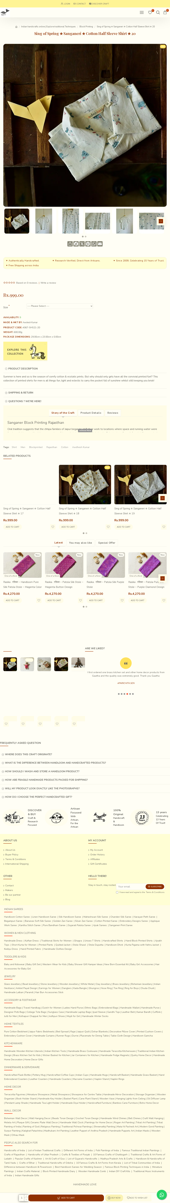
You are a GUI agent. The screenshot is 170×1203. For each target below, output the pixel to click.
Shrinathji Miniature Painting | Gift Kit (42, 683)
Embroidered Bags (108, 1007)
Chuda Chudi (147, 988)
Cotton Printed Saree (106, 921)
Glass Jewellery (12, 984)
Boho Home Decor (149, 1103)
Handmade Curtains (44, 1035)
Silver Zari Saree (84, 921)
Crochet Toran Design (87, 1118)
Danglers (67, 988)
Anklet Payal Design (26, 988)
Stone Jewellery (49, 984)
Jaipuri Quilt (83, 1031)
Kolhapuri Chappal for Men (33, 1016)
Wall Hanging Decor (39, 1118)
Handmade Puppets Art (121, 1130)
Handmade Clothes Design (58, 949)
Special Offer (106, 542)
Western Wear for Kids (54, 964)
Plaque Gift (23, 1122)
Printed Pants (46, 944)
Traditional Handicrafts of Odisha (55, 1162)
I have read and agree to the (142, 892)
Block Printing (86, 26)
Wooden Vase (106, 1098)
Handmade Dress (13, 940)
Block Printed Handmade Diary (59, 1171)
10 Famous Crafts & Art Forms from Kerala (98, 1162)
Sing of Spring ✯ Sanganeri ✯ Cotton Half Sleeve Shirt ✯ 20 (10, 688)
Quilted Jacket (62, 944)
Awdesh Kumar (30, 322)
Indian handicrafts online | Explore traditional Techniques (48, 26)
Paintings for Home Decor (98, 1122)
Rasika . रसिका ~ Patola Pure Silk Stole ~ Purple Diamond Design (146, 584)
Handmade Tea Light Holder (44, 1103)
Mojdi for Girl (73, 1016)
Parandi (29, 992)
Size (5, 307)
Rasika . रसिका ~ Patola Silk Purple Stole (105, 584)
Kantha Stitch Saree (30, 925)
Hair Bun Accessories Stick (49, 992)
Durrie (75, 1035)
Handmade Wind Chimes (113, 1118)
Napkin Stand (101, 1079)
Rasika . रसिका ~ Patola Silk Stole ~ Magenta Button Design (64, 584)
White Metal (87, 984)
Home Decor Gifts (33, 1059)
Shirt (14, 447)
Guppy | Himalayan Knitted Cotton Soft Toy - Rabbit (27, 688)
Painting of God (31, 1126)
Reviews (112, 413)
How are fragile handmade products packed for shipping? (46, 780)
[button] (7, 221)
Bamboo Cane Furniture (125, 1103)
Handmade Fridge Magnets (115, 1055)
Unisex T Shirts (92, 940)
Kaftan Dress (32, 940)
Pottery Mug (39, 1075)
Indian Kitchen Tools (55, 1051)
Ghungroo (94, 988)
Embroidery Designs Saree (134, 921)
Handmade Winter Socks (95, 1016)
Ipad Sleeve (99, 1012)
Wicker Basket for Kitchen (56, 1055)
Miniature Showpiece (38, 1094)
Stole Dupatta (95, 944)
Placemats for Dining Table (94, 1035)
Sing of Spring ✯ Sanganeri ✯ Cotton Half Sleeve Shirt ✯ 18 (82, 511)
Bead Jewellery (31, 984)
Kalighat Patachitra (32, 1130)
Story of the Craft (63, 413)
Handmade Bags (13, 1007)
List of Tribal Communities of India (142, 1162)
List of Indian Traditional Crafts (44, 1150)
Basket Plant (70, 1098)
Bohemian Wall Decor (15, 1118)
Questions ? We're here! (24, 401)
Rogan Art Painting (124, 1122)
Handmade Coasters (60, 1079)
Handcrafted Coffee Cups (60, 1075)
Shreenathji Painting (104, 1126)
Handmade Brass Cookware (82, 1051)
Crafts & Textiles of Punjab (76, 1154)
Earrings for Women (49, 988)
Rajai (73, 1031)
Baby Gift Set (33, 964)
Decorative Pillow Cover (122, 1031)
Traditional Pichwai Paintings (77, 1126)
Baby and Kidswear (14, 964)
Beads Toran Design (63, 1118)
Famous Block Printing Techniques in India (127, 1167)
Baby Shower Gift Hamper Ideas (85, 964)
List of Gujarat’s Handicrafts (82, 1158)
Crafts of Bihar (27, 1162)
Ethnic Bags (91, 1007)
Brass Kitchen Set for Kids (27, 1055)
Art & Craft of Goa (55, 1158)
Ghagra (78, 940)
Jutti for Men (10, 1016)
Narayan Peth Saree (144, 916)
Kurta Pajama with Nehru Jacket (142, 944)
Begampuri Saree (13, 921)
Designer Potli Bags (14, 1012)
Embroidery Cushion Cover (18, 1035)
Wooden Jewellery (69, 984)
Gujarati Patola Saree (79, 925)
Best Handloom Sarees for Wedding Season (78, 1167)
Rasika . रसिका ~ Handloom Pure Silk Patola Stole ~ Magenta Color (22, 584)
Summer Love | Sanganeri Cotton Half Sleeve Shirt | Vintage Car (61, 690)
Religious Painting (50, 1126)
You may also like (80, 542)
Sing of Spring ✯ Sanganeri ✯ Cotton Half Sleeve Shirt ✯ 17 (26, 511)
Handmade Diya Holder (73, 1103)
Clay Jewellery (103, 984)
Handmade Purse (150, 1007)
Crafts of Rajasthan (14, 1154)
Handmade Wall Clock (71, 1122)
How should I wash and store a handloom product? (42, 771)
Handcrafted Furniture (99, 1103)
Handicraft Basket (119, 1075)
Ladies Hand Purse (73, 1007)
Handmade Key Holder (50, 1098)
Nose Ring (106, 988)
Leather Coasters (38, 1079)
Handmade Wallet (129, 1007)
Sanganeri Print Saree (120, 925)
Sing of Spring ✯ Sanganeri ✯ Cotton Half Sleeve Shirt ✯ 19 (137, 511)
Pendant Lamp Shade (16, 1103)
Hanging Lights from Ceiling (130, 1098)
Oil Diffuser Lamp (156, 1098)
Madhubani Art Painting (56, 1130)
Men (23, 447)
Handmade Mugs (99, 1075)
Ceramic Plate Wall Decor (44, 1122)
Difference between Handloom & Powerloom (28, 1167)
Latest (58, 542)
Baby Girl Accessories (141, 964)
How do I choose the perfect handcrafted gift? (38, 797)
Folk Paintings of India (107, 1150)
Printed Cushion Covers (149, 1031)
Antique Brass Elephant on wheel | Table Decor (78, 688)
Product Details (91, 413)
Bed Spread (62, 1031)
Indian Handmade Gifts (27, 1175)
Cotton (64, 447)
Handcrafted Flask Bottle (17, 1075)
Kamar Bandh (144, 1012)
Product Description (23, 368)
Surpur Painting (12, 1130)
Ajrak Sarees (100, 925)
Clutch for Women (51, 1007)
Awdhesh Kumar (81, 447)
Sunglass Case (56, 1012)
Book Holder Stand (26, 1098)
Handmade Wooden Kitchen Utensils (23, 1051)
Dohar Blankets (99, 1031)
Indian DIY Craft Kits (119, 1171)
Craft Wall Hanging (153, 1118)
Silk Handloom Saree (70, 916)
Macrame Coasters (83, 1079)
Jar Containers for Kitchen (85, 1055)
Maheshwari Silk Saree (96, 916)
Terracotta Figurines (14, 1094)
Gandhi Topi (113, 1012)
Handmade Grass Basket (144, 1075)
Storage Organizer (145, 1094)
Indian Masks (143, 1130)
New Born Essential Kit (116, 964)
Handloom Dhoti (114, 944)
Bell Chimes (134, 1118)
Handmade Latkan (13, 992)
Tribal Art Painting (145, 1122)
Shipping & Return (20, 392)
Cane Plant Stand (88, 1098)
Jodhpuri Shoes (57, 1016)
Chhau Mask (17, 1135)
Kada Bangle (80, 988)
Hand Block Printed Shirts (139, 940)
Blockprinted (35, 447)
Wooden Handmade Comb (92, 1171)
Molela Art (9, 1122)
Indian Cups (82, 1075)
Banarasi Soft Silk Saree (38, 921)
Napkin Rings (117, 1079)
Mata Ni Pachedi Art (127, 1126)
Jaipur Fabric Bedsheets (41, 1031)
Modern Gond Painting (151, 1126)
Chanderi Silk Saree (120, 916)
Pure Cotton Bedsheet (16, 1031)
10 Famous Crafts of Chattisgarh (110, 1154)
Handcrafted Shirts (113, 940)
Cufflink (157, 1012)
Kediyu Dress (11, 949)
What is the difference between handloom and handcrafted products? (55, 762)
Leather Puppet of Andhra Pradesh (89, 1130)
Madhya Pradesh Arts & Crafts (116, 1158)
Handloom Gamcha (143, 1035)
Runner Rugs (63, 1035)
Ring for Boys (132, 988)
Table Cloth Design (121, 1035)
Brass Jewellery (121, 984)
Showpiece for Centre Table (86, 1094)
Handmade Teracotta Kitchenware (117, 1051)
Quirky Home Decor (141, 1055)
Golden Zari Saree (63, 921)
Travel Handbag (31, 1007)
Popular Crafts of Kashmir (28, 1158)
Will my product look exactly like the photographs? (42, 788)
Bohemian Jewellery (141, 984)
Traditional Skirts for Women (56, 940)
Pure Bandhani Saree (54, 925)
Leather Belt (128, 1012)
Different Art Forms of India (78, 1150)
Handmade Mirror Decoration (118, 1094)
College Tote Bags (36, 1012)
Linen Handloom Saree (44, 916)
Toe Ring (118, 988)
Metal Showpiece (60, 1094)
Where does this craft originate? (28, 754)
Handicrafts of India (14, 1150)
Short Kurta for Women (24, 944)
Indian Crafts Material (28, 1171)
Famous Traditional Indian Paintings (140, 1150)
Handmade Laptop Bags (78, 1012)
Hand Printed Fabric (30, 949)
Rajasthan (51, 447)
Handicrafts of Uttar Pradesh (43, 1154)
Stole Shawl (79, 944)
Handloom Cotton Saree (17, 916)
